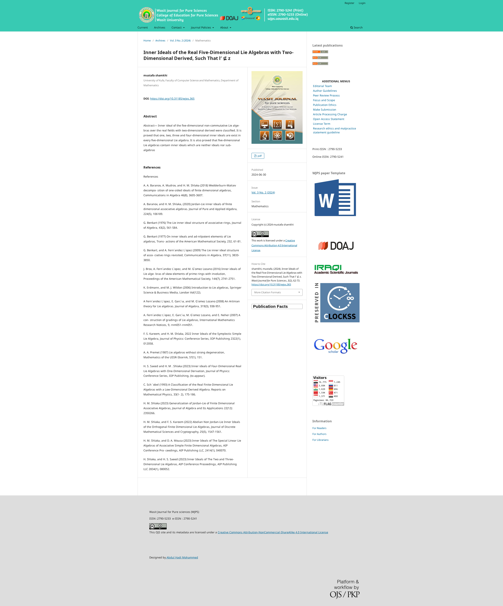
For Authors (319, 434)
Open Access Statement (328, 119)
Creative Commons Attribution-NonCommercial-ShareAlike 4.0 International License (273, 532)
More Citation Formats (267, 292)
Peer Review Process (326, 95)
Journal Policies (201, 27)
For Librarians (320, 440)
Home (147, 40)
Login (362, 3)
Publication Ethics (324, 105)
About (224, 27)
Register (349, 3)
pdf (259, 156)
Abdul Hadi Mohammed (182, 557)
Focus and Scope (324, 100)
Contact (177, 27)
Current (143, 27)
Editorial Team (322, 86)
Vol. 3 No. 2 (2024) (180, 40)
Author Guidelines (325, 91)
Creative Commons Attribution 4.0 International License (274, 245)
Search (358, 27)
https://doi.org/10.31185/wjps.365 (172, 98)
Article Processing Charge (330, 114)
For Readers (319, 428)
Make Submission (324, 109)
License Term (321, 124)
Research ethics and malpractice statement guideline (334, 130)
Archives (159, 27)
